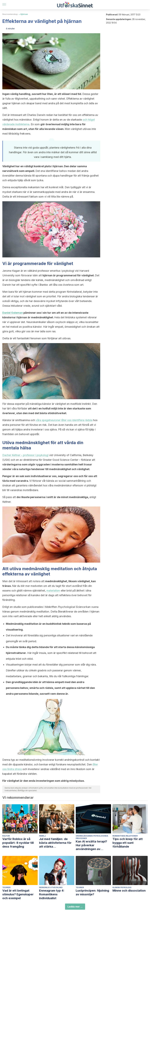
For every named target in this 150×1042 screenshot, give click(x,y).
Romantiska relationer (125, 836)
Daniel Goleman (12, 312)
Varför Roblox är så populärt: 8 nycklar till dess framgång (18, 842)
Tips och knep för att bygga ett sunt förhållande (127, 842)
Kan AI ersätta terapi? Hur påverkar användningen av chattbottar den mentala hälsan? (93, 845)
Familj (42, 836)
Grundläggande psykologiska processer (92, 837)
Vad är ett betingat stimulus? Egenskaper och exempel (18, 894)
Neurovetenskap (10, 14)
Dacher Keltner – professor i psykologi (25, 455)
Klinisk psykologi (121, 887)
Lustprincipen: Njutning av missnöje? (92, 892)
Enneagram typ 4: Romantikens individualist (51, 894)
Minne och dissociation (129, 890)
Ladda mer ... (75, 906)
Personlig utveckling (51, 887)
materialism (53, 590)
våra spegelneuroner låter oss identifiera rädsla (64, 420)
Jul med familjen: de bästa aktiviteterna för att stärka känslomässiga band (55, 842)
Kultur (6, 836)
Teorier (6, 887)
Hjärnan (24, 14)
